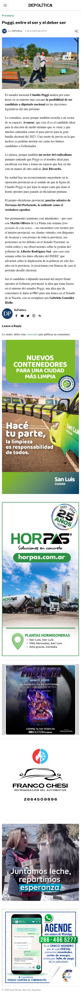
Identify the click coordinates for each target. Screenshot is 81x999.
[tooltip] (16, 315)
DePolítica (17, 30)
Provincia (8, 15)
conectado (32, 334)
